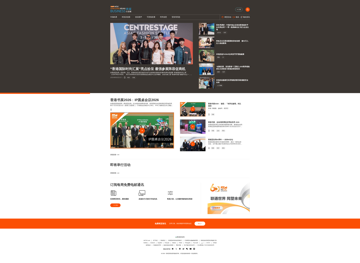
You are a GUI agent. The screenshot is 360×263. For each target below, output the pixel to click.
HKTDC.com (147, 240)
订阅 (116, 205)
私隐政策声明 (157, 245)
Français (167, 242)
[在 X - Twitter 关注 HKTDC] (176, 249)
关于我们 (155, 240)
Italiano (174, 242)
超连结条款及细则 (168, 245)
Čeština (146, 242)
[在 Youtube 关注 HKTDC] (190, 249)
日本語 (215, 242)
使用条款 (148, 245)
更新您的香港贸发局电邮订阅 (209, 240)
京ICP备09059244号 (189, 245)
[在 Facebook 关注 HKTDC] (173, 249)
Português (187, 242)
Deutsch (152, 242)
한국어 (208, 242)
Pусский (195, 242)
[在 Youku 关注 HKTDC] (194, 249)
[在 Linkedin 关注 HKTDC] (180, 249)
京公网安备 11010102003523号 (205, 245)
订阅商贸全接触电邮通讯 (191, 240)
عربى (202, 242)
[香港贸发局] (180, 237)
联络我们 (163, 240)
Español (160, 242)
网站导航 (178, 245)
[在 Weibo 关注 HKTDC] (183, 249)
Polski (180, 242)
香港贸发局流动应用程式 (175, 240)
